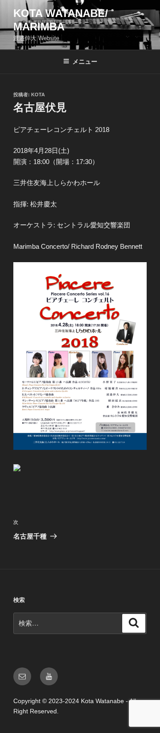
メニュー (84, 61)
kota (38, 94)
